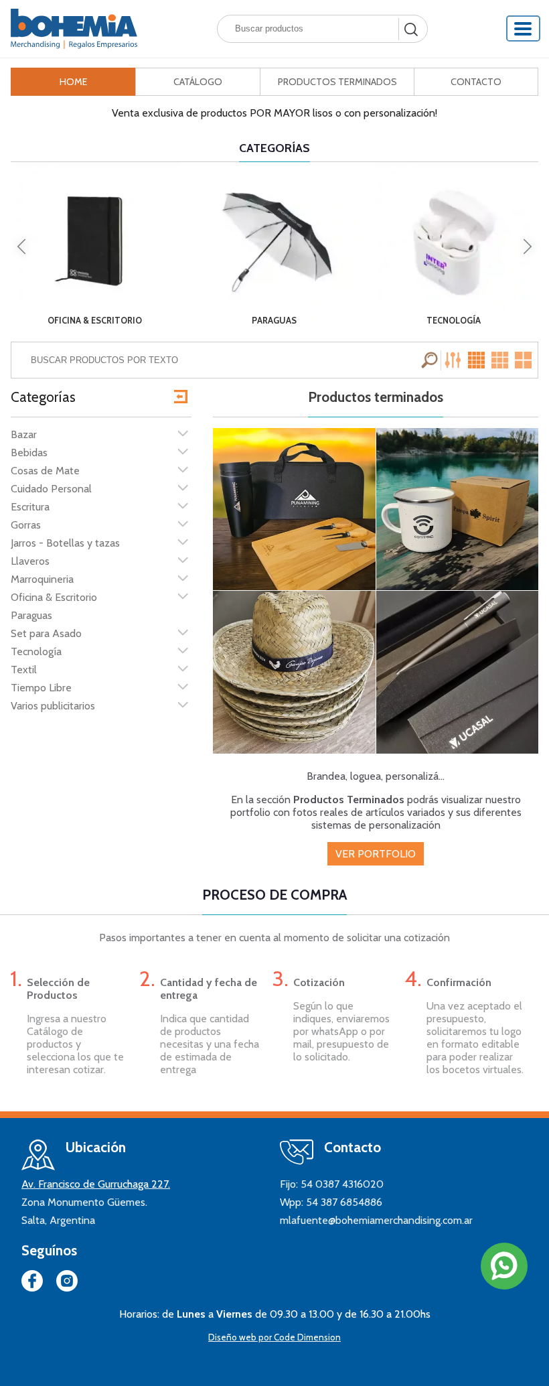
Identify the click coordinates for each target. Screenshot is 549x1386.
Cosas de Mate (45, 470)
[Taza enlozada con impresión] (457, 509)
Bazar (24, 434)
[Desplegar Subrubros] (183, 433)
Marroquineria (42, 579)
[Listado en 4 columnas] (478, 360)
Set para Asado (46, 633)
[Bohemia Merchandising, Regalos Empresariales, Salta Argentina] (74, 29)
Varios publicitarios (53, 705)
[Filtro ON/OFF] (455, 360)
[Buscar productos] (409, 29)
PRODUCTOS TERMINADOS (337, 82)
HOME (74, 82)
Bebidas (29, 452)
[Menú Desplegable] (523, 28)
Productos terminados (375, 397)
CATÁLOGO (197, 82)
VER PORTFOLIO (375, 853)
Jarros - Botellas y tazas (65, 543)
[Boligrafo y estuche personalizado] (457, 672)
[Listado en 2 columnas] (524, 360)
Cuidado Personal (51, 488)
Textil (24, 669)
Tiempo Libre (41, 687)
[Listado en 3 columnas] (501, 360)
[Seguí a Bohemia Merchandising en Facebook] (32, 1283)
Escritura (30, 506)
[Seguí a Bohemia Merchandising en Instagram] (67, 1283)
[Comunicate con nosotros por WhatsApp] (504, 1266)
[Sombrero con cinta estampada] (294, 672)
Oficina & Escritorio (54, 597)
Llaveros (30, 561)
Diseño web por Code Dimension (274, 1337)
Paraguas (31, 615)
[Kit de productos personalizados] (294, 509)
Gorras (26, 524)
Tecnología (36, 651)
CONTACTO (476, 82)
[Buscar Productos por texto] (431, 360)
